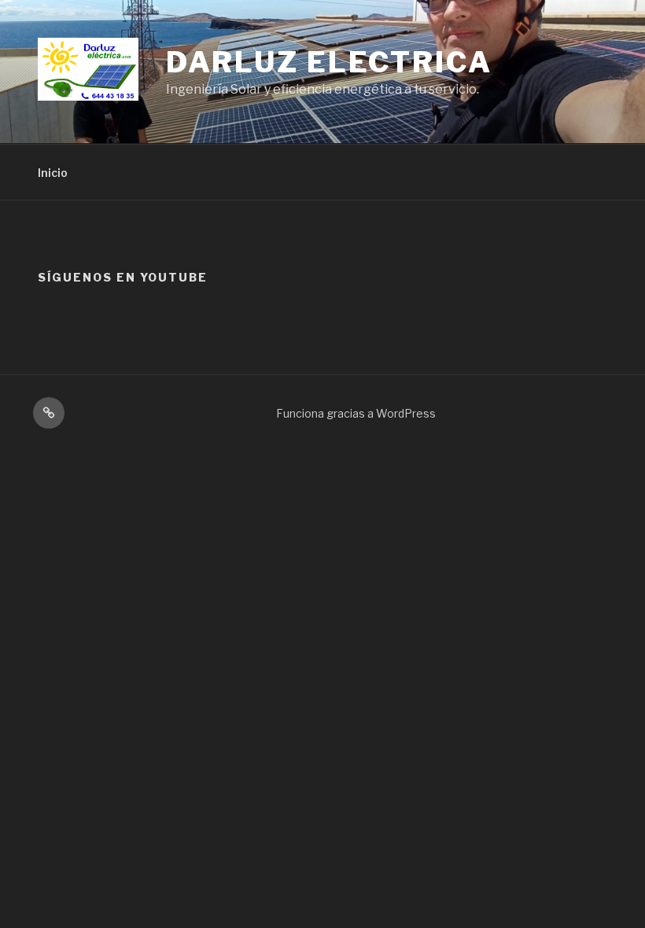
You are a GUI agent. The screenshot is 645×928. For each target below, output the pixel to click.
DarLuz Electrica (329, 62)
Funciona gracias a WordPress (356, 413)
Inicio (53, 172)
